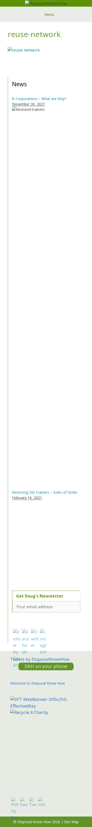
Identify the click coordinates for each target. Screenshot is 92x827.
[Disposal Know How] (46, 3)
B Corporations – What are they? (39, 98)
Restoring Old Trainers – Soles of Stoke (44, 492)
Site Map (71, 821)
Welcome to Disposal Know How (37, 683)
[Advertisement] (44, 542)
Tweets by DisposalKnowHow (40, 659)
